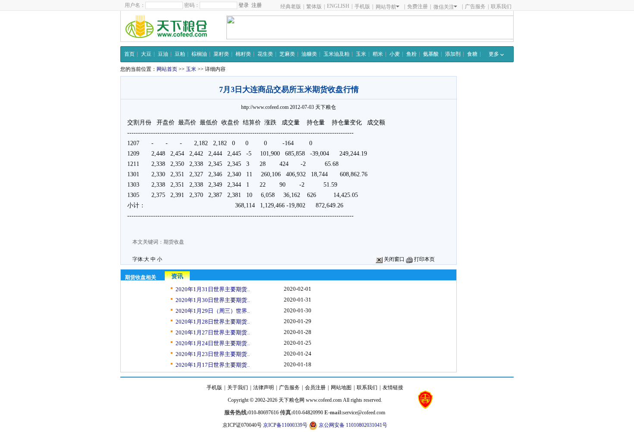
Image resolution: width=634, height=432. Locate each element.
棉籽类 (243, 54)
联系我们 (501, 6)
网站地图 (341, 387)
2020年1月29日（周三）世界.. (213, 311)
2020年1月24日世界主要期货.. (213, 343)
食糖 (472, 54)
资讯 (177, 276)
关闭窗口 (394, 259)
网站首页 (167, 69)
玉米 (361, 54)
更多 (494, 54)
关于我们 (237, 387)
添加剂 (453, 54)
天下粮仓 (325, 107)
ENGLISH (338, 6)
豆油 (163, 54)
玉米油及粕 (336, 54)
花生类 (265, 54)
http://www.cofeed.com (265, 107)
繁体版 (314, 6)
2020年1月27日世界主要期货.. (213, 332)
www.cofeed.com (324, 400)
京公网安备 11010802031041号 (352, 425)
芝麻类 (287, 54)
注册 (256, 5)
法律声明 (263, 387)
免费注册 (417, 6)
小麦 (394, 54)
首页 (129, 54)
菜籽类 (221, 54)
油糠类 (309, 54)
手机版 (362, 6)
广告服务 (475, 6)
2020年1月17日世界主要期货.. (213, 365)
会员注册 (315, 387)
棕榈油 (199, 54)
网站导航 (386, 7)
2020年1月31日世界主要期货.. (213, 289)
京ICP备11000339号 (285, 425)
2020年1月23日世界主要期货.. (213, 354)
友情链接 (393, 387)
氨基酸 (431, 54)
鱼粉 (411, 54)
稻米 (378, 54)
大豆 (146, 54)
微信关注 (443, 7)
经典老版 (290, 6)
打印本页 (424, 259)
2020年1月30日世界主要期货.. (213, 300)
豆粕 (180, 54)
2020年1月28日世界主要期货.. (213, 321)
